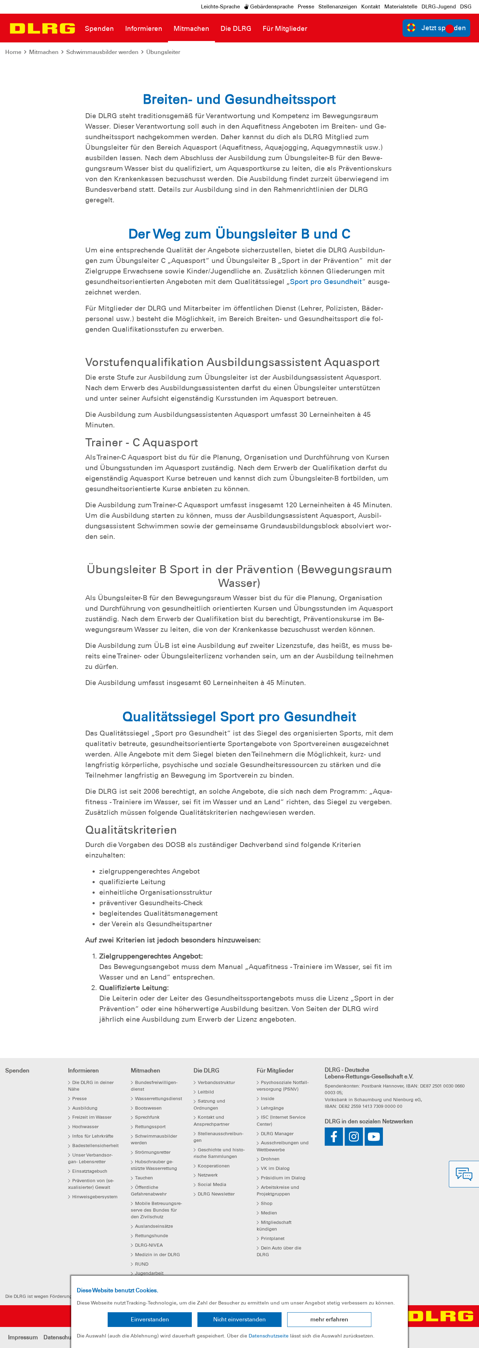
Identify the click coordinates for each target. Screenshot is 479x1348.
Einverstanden (150, 1319)
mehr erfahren (329, 1319)
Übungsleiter (163, 52)
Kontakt (370, 7)
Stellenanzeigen (337, 7)
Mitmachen (44, 52)
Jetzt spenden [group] (443, 28)
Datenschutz (59, 1337)
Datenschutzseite (269, 1336)
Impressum (23, 1337)
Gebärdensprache (271, 7)
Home (13, 52)
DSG (466, 7)
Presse (306, 7)
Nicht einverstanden (239, 1319)
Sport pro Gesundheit (326, 281)
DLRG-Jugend (438, 7)
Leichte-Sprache (220, 7)
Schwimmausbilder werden (102, 52)
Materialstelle (400, 7)
